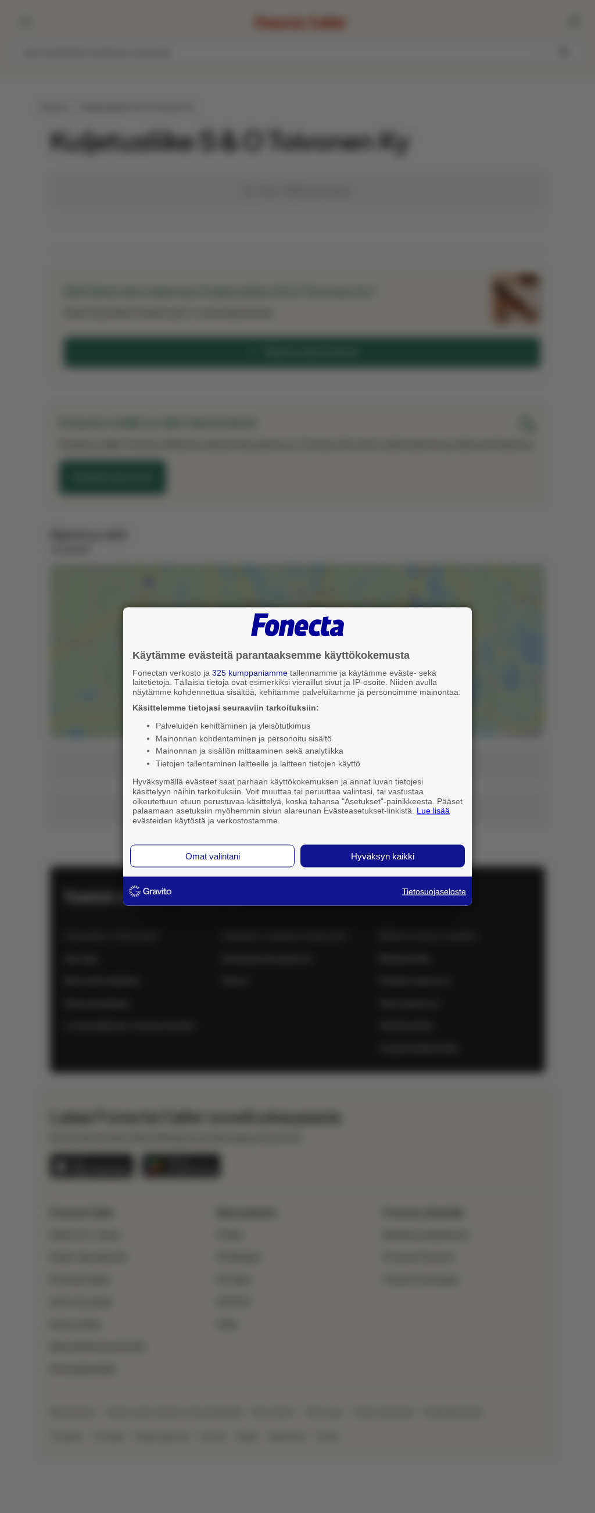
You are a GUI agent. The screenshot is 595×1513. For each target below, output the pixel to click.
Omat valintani (212, 856)
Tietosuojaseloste (434, 890)
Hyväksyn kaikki (382, 856)
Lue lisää (433, 810)
